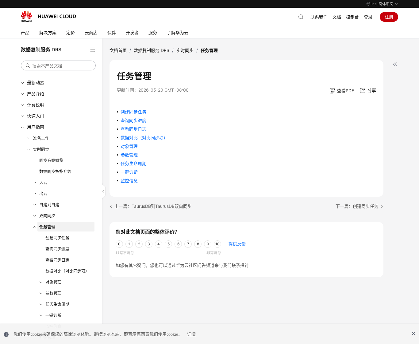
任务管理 (47, 226)
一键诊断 (53, 315)
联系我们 (319, 16)
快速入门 (35, 115)
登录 (368, 16)
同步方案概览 (51, 160)
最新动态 (35, 82)
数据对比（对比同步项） (67, 270)
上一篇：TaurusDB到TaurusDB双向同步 (153, 206)
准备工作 (41, 138)
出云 (43, 193)
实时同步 (41, 149)
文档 (337, 16)
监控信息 (129, 180)
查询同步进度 (57, 248)
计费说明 (35, 104)
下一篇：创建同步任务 (357, 206)
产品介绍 (35, 93)
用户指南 (35, 126)
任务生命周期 (57, 304)
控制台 (352, 16)
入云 (43, 182)
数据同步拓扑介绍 (55, 171)
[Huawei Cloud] (48, 16)
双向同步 (47, 215)
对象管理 (53, 281)
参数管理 (53, 293)
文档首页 (118, 50)
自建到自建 (49, 204)
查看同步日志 (57, 259)
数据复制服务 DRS (151, 50)
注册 (389, 16)
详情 (191, 334)
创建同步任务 (57, 237)
